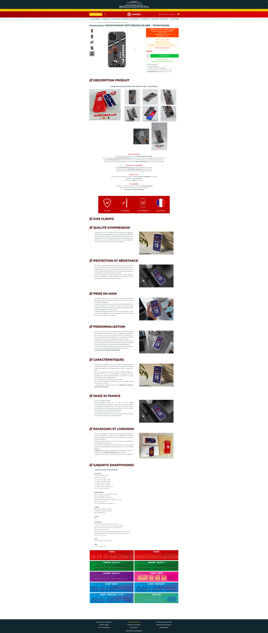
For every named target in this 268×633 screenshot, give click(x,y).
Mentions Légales (104, 624)
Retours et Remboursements (164, 624)
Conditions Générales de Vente (164, 622)
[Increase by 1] (149, 54)
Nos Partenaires (164, 627)
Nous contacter (134, 627)
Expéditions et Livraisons (134, 624)
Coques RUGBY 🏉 (115, 19)
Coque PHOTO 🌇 (174, 19)
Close (266, 1)
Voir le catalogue (95, 14)
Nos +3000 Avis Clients (134, 622)
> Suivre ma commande (173, 10)
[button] (135, 49)
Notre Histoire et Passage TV (104, 622)
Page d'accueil (92, 22)
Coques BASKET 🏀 (125, 19)
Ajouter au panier (164, 55)
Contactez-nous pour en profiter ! (162, 47)
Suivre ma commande (104, 627)
